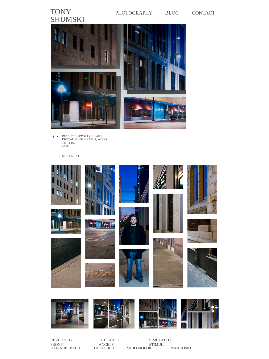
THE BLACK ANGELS (109, 342)
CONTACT (203, 13)
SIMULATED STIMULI (160, 342)
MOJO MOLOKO (140, 348)
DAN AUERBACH (65, 348)
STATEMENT (70, 156)
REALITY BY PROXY (61, 342)
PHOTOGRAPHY (133, 13)
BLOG (172, 13)
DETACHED (104, 348)
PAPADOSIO (181, 348)
